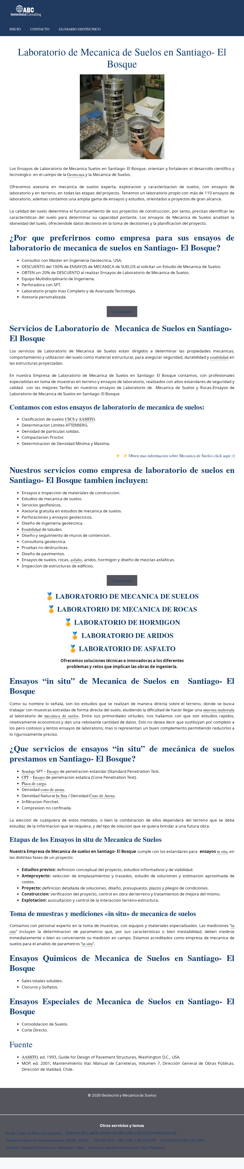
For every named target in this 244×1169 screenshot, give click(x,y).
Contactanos (122, 311)
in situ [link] (222, 851)
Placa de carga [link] (34, 783)
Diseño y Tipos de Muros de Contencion (33, 1133)
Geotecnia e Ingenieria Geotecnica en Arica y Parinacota (126, 1147)
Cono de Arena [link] (102, 795)
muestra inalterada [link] (218, 710)
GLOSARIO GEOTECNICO (80, 29)
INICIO (15, 29)
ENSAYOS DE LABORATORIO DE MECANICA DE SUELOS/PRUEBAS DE (121, 1133)
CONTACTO (39, 29)
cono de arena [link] (52, 789)
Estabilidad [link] (31, 529)
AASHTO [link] (87, 419)
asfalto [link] (76, 559)
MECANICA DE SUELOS (137, 1140)
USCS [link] (70, 419)
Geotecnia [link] (75, 174)
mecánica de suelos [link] (61, 716)
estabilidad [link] (219, 357)
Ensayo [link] (53, 771)
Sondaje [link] (28, 771)
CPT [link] (25, 777)
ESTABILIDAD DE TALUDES (182, 1140)
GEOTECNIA (103, 1140)
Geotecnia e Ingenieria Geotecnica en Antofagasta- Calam (45, 1147)
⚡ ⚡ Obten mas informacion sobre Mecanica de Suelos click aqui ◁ (174, 455)
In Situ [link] (61, 795)
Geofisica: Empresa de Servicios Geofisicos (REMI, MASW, (47, 1140)
